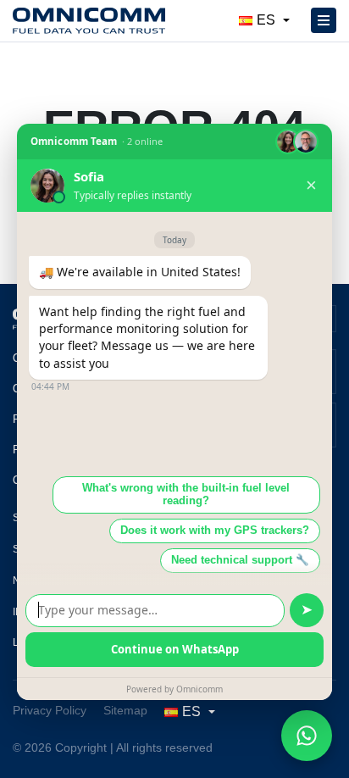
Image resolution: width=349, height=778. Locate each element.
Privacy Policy (49, 710)
